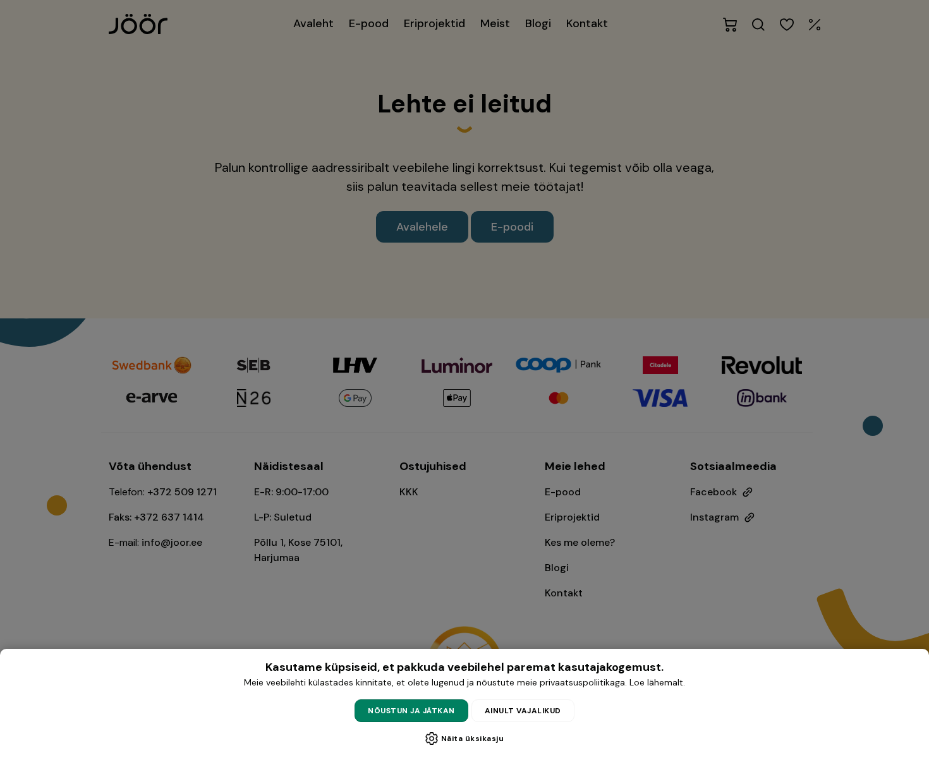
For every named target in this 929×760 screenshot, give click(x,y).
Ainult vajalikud (523, 711)
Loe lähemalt (656, 682)
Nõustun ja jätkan (411, 711)
